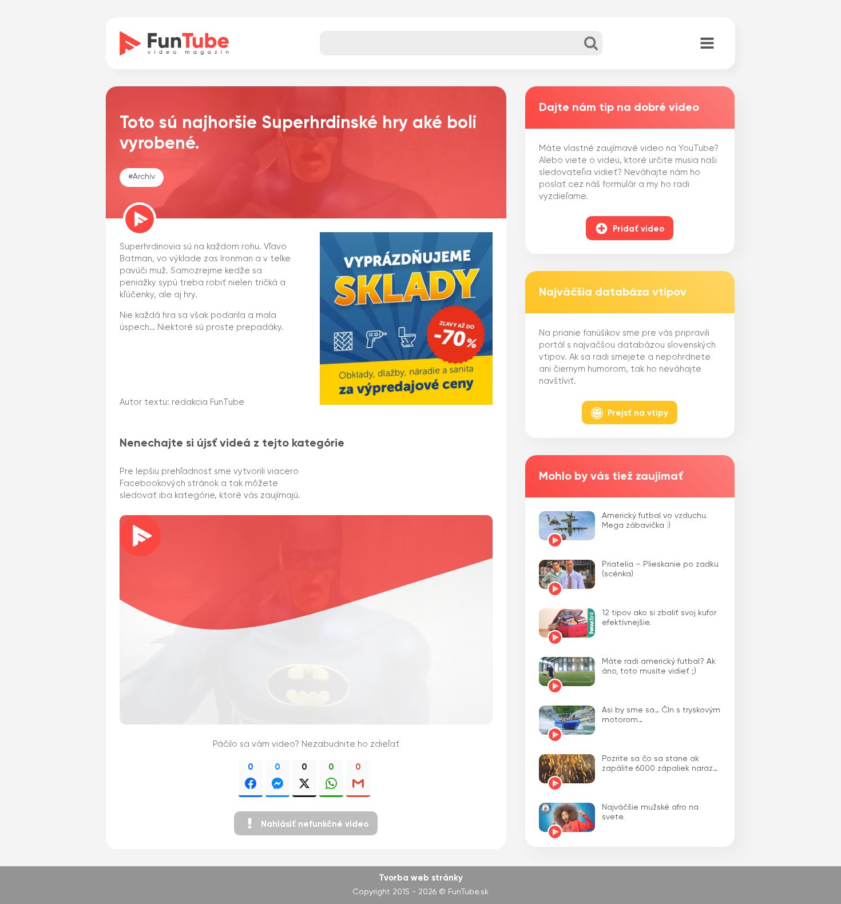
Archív (144, 177)
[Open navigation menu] (707, 44)
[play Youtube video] (306, 619)
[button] (306, 823)
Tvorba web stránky (421, 878)
